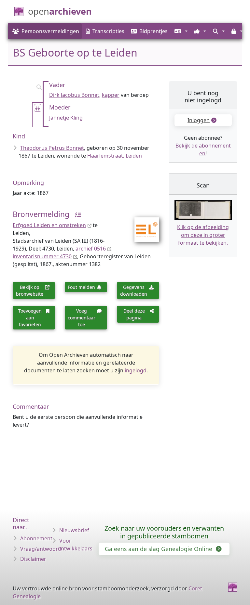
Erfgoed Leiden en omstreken (49, 225)
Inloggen (199, 120)
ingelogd (135, 370)
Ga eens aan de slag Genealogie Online (159, 549)
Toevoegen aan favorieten (30, 318)
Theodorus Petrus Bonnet (52, 147)
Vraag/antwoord (40, 548)
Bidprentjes (153, 31)
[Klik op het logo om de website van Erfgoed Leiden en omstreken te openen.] (142, 225)
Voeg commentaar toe (81, 318)
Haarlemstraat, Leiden (114, 155)
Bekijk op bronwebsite (29, 290)
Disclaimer (33, 558)
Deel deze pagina (134, 314)
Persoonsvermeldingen (50, 31)
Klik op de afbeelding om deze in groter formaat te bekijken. (203, 235)
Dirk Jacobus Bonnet (74, 94)
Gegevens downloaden (133, 290)
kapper (110, 94)
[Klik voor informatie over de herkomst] (76, 214)
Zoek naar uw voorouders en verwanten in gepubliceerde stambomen (164, 532)
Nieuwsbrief (74, 530)
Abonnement (36, 538)
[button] (180, 31)
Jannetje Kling (66, 117)
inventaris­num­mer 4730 (42, 256)
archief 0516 (91, 248)
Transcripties (108, 31)
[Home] (232, 587)
